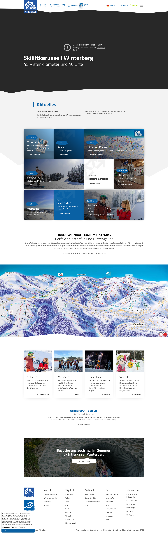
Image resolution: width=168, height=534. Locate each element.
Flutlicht (107, 394)
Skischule (137, 394)
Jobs (109, 530)
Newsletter (103, 530)
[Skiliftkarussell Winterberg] (30, 2)
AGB (142, 530)
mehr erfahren (35, 154)
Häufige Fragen (117, 530)
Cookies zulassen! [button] (10, 531)
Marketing (23, 527)
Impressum (136, 530)
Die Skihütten (44, 394)
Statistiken (15, 527)
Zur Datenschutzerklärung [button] (25, 524)
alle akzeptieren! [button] (26, 531)
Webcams (74, 5)
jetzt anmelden (85, 424)
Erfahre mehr (85, 461)
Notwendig (7, 527)
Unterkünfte (94, 530)
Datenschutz (127, 530)
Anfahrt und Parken (82, 530)
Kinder (77, 394)
